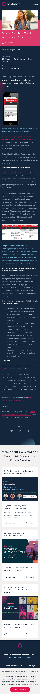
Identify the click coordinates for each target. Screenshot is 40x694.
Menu (35, 4)
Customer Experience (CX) (14, 666)
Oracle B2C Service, (19, 59)
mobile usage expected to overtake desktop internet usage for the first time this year (19, 140)
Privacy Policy (33, 684)
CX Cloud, (6, 59)
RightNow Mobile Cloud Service (14, 173)
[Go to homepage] (20, 645)
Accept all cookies (20, 689)
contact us (9, 383)
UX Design (31, 666)
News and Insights (8, 50)
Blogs (20, 50)
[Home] (11, 4)
